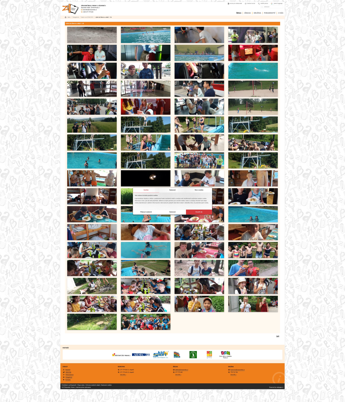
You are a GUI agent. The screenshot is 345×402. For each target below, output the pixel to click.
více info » (123, 374)
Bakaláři (67, 370)
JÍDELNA (247, 13)
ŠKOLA (238, 13)
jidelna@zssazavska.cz (181, 370)
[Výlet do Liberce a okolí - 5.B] (92, 42)
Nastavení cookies (106, 385)
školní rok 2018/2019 (87, 17)
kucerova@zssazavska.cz (237, 370)
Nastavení (172, 190)
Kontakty (68, 380)
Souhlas (146, 190)
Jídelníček (68, 372)
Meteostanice (69, 375)
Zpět (277, 336)
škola (69, 17)
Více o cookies (199, 190)
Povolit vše (199, 212)
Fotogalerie (76, 17)
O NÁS (280, 13)
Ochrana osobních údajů (93, 385)
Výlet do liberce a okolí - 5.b (104, 17)
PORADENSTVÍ (269, 13)
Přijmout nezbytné (146, 212)
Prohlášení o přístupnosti (69, 385)
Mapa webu (80, 385)
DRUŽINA (257, 13)
